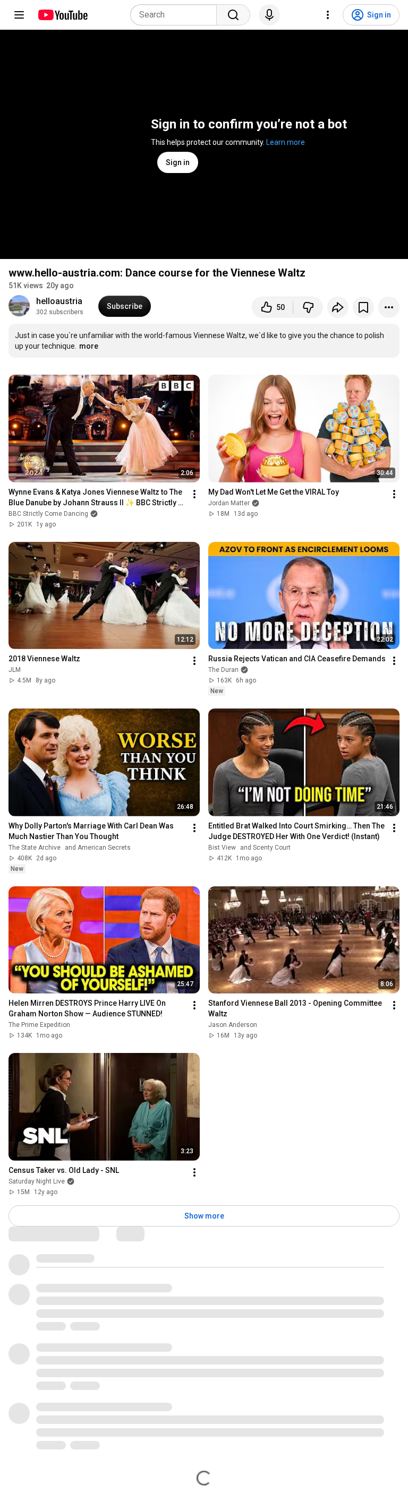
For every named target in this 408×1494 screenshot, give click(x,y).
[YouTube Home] (62, 15)
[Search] (233, 14)
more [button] (88, 346)
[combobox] (176, 14)
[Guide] (19, 14)
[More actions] (389, 307)
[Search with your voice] (269, 14)
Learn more (285, 142)
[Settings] (327, 14)
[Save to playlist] (363, 307)
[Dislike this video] (308, 307)
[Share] (337, 307)
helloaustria (59, 301)
